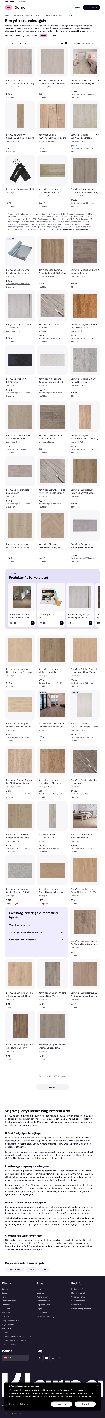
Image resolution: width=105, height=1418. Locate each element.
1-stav (90, 1185)
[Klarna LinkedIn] (46, 1358)
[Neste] (94, 604)
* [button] (82, 94)
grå (49, 1143)
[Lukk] (97, 1385)
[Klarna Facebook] (40, 1358)
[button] (77, 7)
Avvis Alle (62, 1404)
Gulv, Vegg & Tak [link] (48, 15)
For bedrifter (21, 2)
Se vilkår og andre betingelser (75, 229)
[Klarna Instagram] (60, 1358)
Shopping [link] (17, 15)
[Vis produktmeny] (97, 21)
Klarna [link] (7, 15)
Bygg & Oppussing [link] (31, 15)
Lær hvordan (53, 36)
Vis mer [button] (52, 1087)
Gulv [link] (60, 15)
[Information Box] (24, 43)
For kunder (9, 2)
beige (41, 1152)
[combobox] (82, 43)
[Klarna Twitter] (53, 1358)
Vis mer (92, 31)
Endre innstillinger (18, 1404)
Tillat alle (85, 1404)
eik (20, 1140)
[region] (52, 1396)
